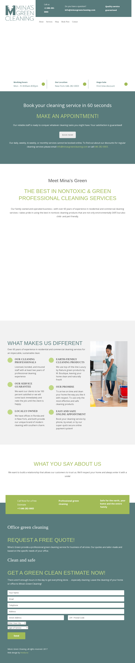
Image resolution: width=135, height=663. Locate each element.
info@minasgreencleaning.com (72, 146)
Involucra (24, 652)
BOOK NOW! (67, 135)
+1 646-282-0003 (25, 508)
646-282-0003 (101, 146)
